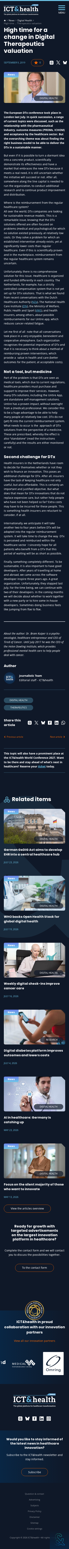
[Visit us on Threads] (20, 1418)
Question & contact (34, 1493)
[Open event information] (59, 1539)
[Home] (5, 20)
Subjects (34, 1505)
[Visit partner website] (18, 1363)
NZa (34, 302)
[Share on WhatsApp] (63, 723)
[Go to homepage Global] (21, 9)
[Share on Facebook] (50, 723)
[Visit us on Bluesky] (27, 1418)
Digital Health (24, 20)
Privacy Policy (34, 1511)
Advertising (34, 1499)
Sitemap (34, 1522)
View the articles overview (27, 1208)
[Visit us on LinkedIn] (41, 1418)
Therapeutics (18, 707)
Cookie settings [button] (34, 1528)
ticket (42, 766)
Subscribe (34, 1472)
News (12, 20)
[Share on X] (58, 63)
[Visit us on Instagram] (49, 1418)
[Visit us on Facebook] (34, 1418)
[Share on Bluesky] (65, 63)
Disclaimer (35, 1517)
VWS (38, 310)
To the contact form (34, 1267)
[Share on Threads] (51, 63)
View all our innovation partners (34, 1341)
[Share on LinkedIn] (56, 723)
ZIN (25, 306)
